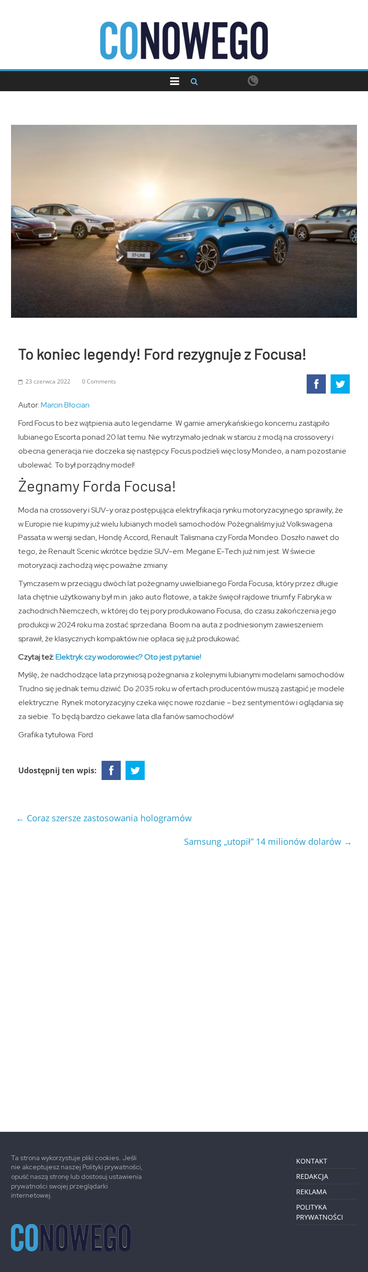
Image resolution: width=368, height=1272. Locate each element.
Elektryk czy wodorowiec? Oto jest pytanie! (128, 657)
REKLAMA (311, 1191)
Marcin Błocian (65, 405)
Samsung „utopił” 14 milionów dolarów (268, 841)
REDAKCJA (312, 1176)
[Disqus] (184, 986)
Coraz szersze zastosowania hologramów (104, 818)
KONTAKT (311, 1160)
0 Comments (99, 381)
